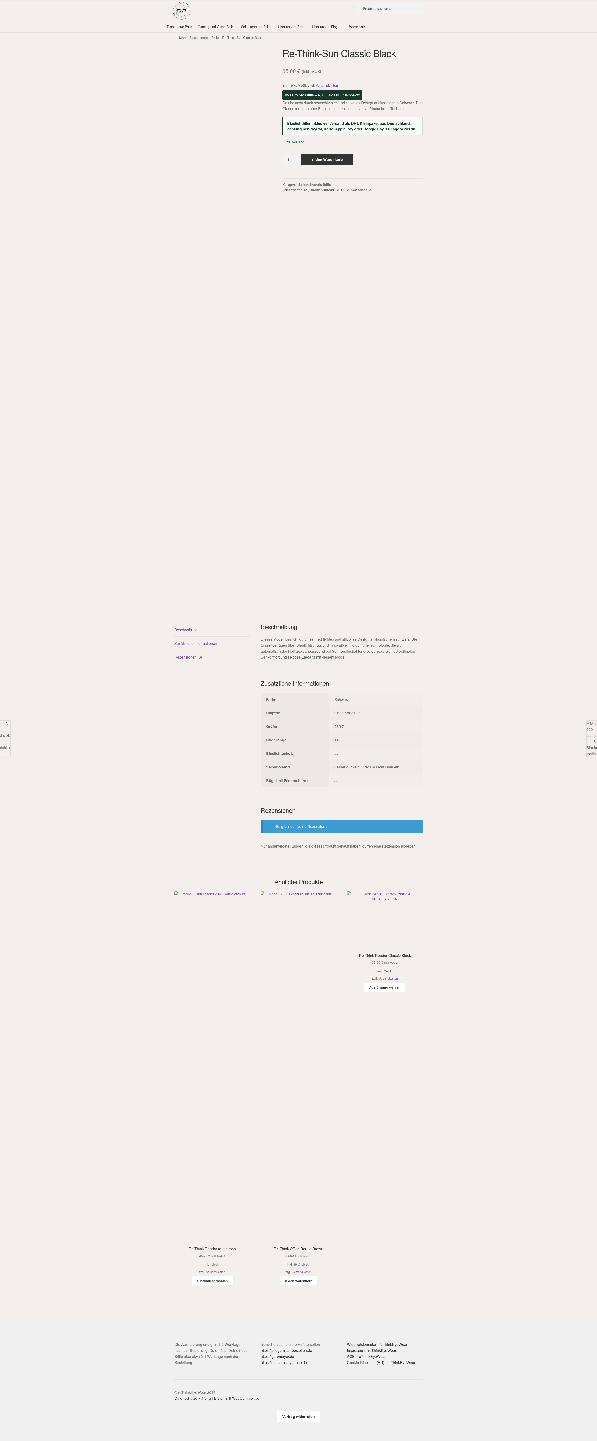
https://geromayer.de (277, 1356)
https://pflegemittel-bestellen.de (286, 1350)
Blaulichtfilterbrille (324, 190)
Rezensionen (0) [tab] (188, 657)
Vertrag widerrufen (298, 1416)
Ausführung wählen (212, 1280)
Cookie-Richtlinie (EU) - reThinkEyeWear (381, 1362)
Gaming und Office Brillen (217, 26)
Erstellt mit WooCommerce (236, 1398)
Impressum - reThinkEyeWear (371, 1350)
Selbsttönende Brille (204, 37)
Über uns (319, 26)
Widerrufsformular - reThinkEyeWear (377, 1344)
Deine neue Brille (179, 26)
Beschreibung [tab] (186, 629)
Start (182, 37)
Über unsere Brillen (292, 26)
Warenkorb (357, 26)
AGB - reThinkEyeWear (366, 1356)
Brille (345, 190)
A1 (306, 190)
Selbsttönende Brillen (256, 26)
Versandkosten (327, 85)
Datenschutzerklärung (192, 1398)
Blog (334, 26)
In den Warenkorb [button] (298, 1280)
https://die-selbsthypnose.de (284, 1362)
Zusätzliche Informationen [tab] (195, 643)
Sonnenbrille (361, 190)
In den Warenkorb (327, 159)
